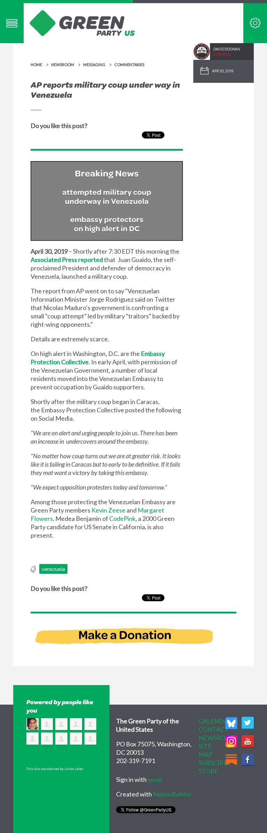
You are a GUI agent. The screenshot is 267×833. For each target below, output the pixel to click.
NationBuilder (172, 794)
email (155, 779)
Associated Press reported (67, 259)
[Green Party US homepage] (82, 22)
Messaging (94, 64)
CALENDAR (215, 721)
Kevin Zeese (108, 510)
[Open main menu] (12, 23)
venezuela (53, 569)
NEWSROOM (217, 737)
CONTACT (214, 729)
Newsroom (62, 64)
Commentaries (129, 64)
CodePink (122, 518)
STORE (208, 771)
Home (36, 64)
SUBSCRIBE (215, 763)
